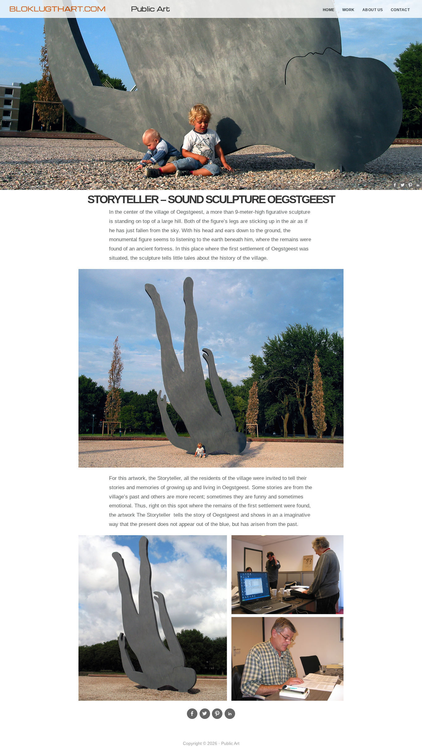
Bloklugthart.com (57, 8)
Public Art (150, 8)
